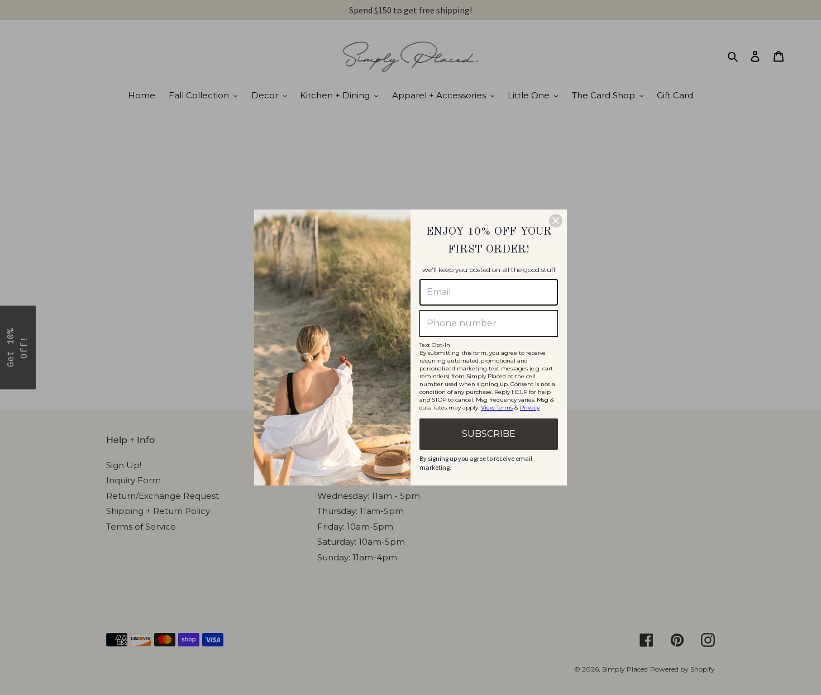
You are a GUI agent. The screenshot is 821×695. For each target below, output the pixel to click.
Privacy (530, 407)
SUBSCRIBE (488, 434)
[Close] (555, 220)
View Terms (497, 407)
